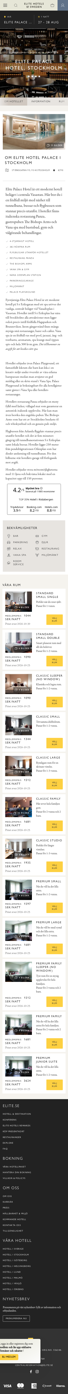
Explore (8, 1143)
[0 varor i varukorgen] (52, 5)
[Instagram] (37, 1371)
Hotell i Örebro (13, 1289)
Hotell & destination (17, 1114)
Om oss (7, 1196)
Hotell (28, 49)
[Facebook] (31, 1371)
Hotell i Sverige (13, 1249)
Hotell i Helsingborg (17, 1266)
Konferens (10, 1120)
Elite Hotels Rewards (17, 1125)
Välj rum (54, 619)
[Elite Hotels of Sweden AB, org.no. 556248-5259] (34, 6)
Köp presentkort (14, 1131)
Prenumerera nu (16, 1318)
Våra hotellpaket (14, 1167)
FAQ (5, 1149)
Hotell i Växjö (12, 1283)
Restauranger (12, 1137)
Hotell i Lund (12, 1272)
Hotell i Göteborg (15, 1260)
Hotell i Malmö (13, 1278)
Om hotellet (13, 101)
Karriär (8, 1202)
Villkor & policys (14, 1178)
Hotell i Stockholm (16, 1254)
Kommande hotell (14, 1219)
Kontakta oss (12, 1225)
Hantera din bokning (17, 1172)
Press (6, 1207)
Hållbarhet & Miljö (15, 1213)
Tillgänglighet (13, 1231)
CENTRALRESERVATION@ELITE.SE (34, 1365)
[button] (5, 5)
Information (40, 101)
